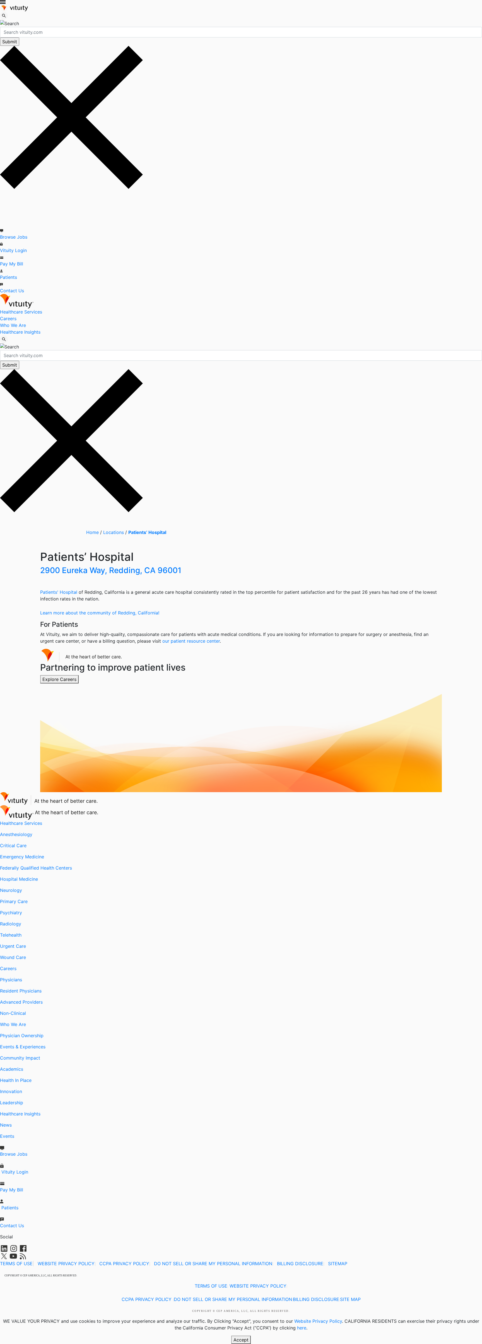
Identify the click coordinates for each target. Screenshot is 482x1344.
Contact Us (12, 290)
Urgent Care (13, 946)
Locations (113, 532)
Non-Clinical (13, 1013)
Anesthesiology (16, 834)
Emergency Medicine (22, 856)
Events (7, 1136)
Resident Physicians (21, 991)
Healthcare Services (21, 312)
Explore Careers (59, 679)
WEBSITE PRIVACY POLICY (66, 1263)
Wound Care (13, 957)
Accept (241, 1340)
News (6, 1125)
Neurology (11, 890)
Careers (8, 318)
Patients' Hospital (58, 592)
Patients (8, 277)
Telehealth (10, 935)
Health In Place (16, 1080)
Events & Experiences (22, 1046)
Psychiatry (11, 912)
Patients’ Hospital (147, 532)
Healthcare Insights (20, 332)
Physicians (11, 979)
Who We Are (13, 325)
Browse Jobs (13, 237)
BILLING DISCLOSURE (300, 1263)
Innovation (11, 1091)
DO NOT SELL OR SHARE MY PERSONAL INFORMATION (213, 1263)
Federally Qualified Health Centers (36, 868)
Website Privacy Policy (318, 1321)
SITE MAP (350, 1299)
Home (92, 532)
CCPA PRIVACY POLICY (124, 1263)
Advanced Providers (21, 1002)
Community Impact (20, 1058)
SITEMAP (337, 1263)
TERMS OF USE (16, 1263)
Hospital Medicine (19, 879)
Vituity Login (13, 250)
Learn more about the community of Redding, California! (99, 613)
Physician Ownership (22, 1035)
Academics (11, 1069)
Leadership (11, 1102)
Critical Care (13, 845)
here (301, 1328)
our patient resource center (191, 641)
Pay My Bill (11, 264)
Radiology (10, 924)
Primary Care (14, 901)
